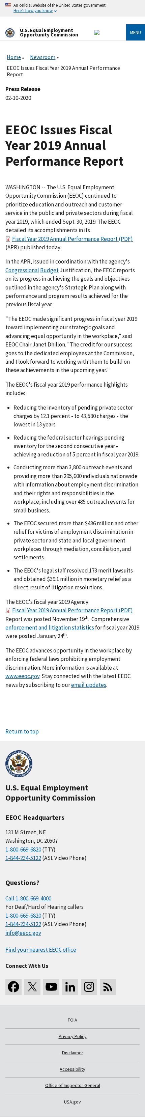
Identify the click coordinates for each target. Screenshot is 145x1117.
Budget (49, 270)
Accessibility (72, 1069)
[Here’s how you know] (72, 8)
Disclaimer (72, 1053)
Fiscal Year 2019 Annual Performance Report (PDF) (72, 239)
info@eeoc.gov (23, 933)
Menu (135, 32)
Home (14, 57)
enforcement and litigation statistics (49, 627)
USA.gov (72, 1102)
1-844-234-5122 (23, 858)
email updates (88, 685)
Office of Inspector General (72, 1085)
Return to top (22, 731)
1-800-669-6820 (23, 849)
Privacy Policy (73, 1036)
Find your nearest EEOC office (40, 949)
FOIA (72, 1020)
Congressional (22, 270)
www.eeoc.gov (22, 676)
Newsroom (42, 57)
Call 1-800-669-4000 (28, 898)
